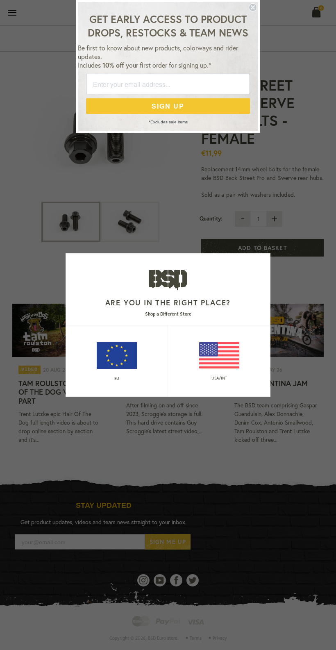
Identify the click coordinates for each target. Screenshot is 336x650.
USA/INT (219, 378)
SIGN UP (168, 106)
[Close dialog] (253, 7)
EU (116, 378)
